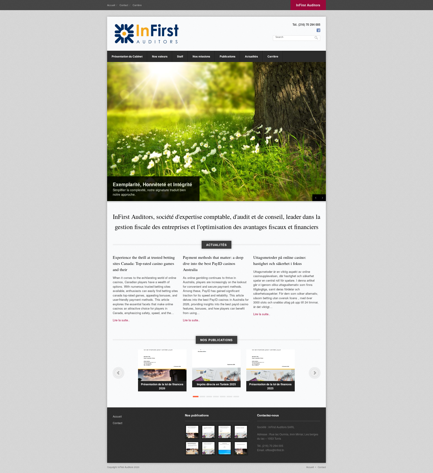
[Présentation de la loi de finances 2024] (208, 448)
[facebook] (318, 30)
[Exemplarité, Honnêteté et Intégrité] (216, 131)
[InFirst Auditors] (146, 33)
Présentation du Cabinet (127, 56)
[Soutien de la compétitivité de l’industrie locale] (241, 448)
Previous (315, 197)
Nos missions (201, 56)
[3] (209, 396)
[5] (223, 396)
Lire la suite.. (121, 320)
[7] (236, 396)
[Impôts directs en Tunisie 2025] (216, 365)
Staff (180, 56)
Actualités (251, 56)
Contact (124, 5)
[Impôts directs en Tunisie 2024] (241, 432)
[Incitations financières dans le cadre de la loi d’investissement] (192, 448)
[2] (202, 396)
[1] (195, 396)
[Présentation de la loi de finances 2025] (270, 365)
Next (322, 197)
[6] (229, 396)
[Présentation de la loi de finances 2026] (162, 365)
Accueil (111, 5)
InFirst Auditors (308, 5)
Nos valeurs (160, 56)
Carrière (137, 5)
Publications (227, 56)
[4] (216, 396)
